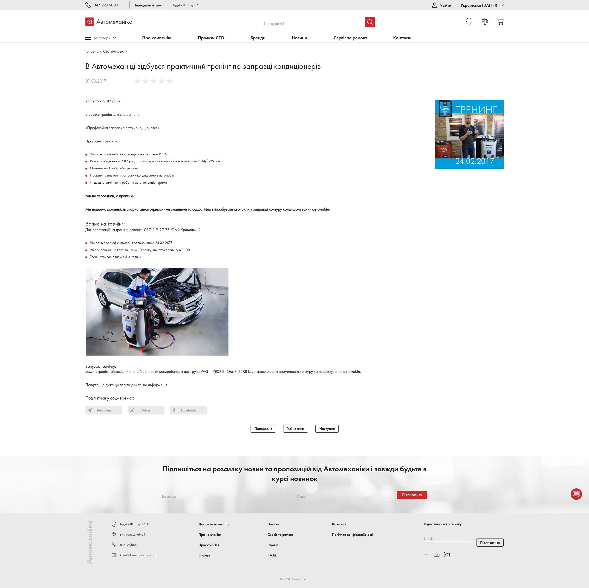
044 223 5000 (106, 5)
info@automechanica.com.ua (138, 555)
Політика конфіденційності (352, 534)
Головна (91, 51)
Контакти (402, 37)
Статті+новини (115, 51)
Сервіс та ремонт (350, 37)
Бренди (258, 37)
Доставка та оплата (214, 524)
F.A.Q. (272, 555)
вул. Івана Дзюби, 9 (133, 534)
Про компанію (156, 37)
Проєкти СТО (211, 37)
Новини (299, 37)
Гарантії (274, 544)
